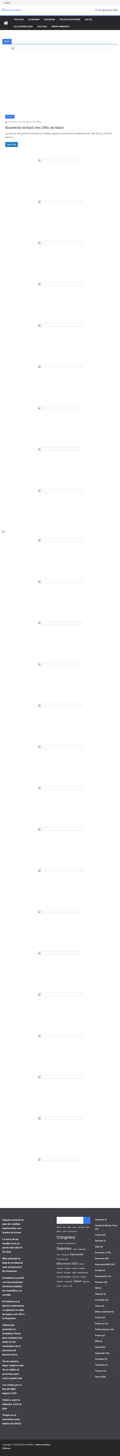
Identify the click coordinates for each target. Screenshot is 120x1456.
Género (75, 1268)
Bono (87, 1227)
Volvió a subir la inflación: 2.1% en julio (12, 1404)
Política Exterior (70, 19)
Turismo (65, 1286)
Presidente (68, 1281)
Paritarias (60, 1281)
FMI (96, 1288)
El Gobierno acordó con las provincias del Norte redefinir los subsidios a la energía (13, 1286)
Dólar (97, 1247)
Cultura (42, 26)
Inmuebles (100, 1300)
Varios (98, 1377)
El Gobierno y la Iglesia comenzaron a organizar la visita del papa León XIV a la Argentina (13, 1310)
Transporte (100, 1365)
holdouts (82, 1268)
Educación (76, 1254)
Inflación (99, 1294)
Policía (98, 1317)
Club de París (72, 1231)
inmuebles (67, 1272)
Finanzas (60, 1268)
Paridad (83, 1277)
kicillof (74, 1272)
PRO (97, 1341)
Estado (81, 1264)
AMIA (69, 1227)
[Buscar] (86, 1220)
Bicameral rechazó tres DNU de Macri (34, 128)
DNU (58, 1255)
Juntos (98, 1306)
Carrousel (99, 1220)
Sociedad (49, 19)
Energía (98, 1270)
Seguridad (85, 1281)
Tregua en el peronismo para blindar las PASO (11, 1419)
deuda (75, 1249)
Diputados (82, 1249)
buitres (59, 1231)
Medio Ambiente (61, 26)
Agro (64, 1227)
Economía (34, 19)
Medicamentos (83, 1272)
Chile (64, 1231)
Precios (98, 1335)
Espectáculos (101, 1276)
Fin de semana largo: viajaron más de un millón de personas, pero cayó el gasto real (13, 1369)
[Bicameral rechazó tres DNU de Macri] (60, 79)
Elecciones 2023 (23, 26)
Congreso (66, 1237)
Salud (88, 19)
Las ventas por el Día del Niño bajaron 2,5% (11, 1389)
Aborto (59, 1227)
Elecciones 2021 (62, 1259)
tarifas (59, 1286)
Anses (74, 1227)
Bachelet (81, 1227)
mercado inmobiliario (64, 1277)
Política (19, 19)
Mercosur (75, 1277)
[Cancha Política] (6, 23)
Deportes (64, 1248)
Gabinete (68, 1268)
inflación (59, 1272)
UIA (71, 1286)
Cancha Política (35, 122)
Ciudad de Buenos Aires (106, 1225)
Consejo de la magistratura (66, 1243)
